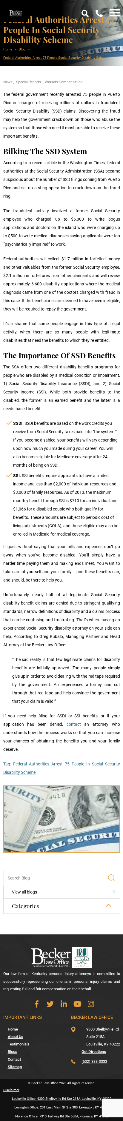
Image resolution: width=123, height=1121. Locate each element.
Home (13, 1029)
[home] (15, 12)
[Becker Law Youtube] (77, 1004)
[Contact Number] (99, 13)
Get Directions (94, 1051)
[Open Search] (85, 13)
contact (74, 724)
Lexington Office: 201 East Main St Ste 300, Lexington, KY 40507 (61, 1107)
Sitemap (15, 1067)
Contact (14, 1059)
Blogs (12, 1051)
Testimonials (19, 1044)
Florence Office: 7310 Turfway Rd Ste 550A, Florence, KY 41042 (61, 1116)
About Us (15, 1036)
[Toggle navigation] (113, 13)
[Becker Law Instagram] (91, 1004)
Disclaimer (11, 1090)
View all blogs (24, 892)
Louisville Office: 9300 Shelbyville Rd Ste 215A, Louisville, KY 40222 (61, 1099)
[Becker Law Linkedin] (64, 1004)
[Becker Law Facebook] (36, 1004)
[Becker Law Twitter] (50, 1004)
